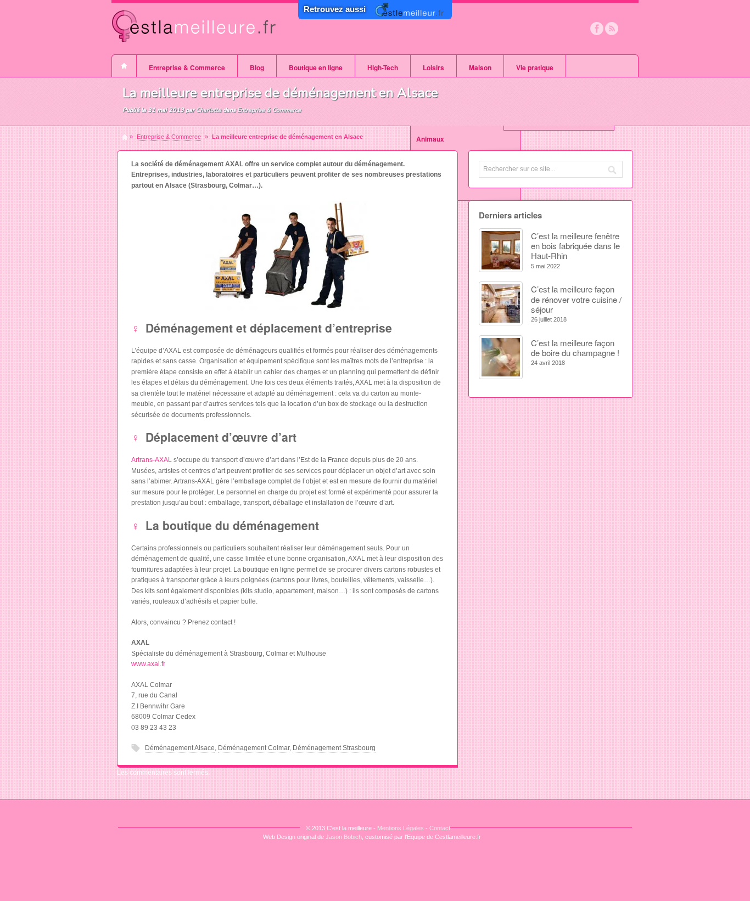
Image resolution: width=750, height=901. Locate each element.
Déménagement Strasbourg (334, 748)
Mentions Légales (400, 828)
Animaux (430, 139)
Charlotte (208, 110)
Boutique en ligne (316, 67)
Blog (257, 67)
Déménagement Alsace (180, 748)
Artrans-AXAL (151, 460)
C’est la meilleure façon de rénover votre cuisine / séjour (576, 299)
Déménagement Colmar (253, 748)
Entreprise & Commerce (187, 67)
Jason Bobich (344, 837)
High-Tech (382, 67)
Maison (480, 67)
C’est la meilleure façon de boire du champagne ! (575, 347)
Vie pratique (534, 67)
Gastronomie (436, 174)
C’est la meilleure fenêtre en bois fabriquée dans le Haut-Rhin (575, 246)
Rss (611, 28)
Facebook (596, 28)
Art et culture (436, 156)
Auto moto (432, 191)
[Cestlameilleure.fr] (193, 48)
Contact (439, 828)
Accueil (124, 66)
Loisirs (433, 67)
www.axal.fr (148, 664)
